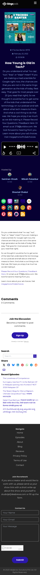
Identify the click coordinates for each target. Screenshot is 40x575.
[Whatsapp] (27, 365)
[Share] (34, 153)
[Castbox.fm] (3, 209)
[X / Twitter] (4, 365)
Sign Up (20, 335)
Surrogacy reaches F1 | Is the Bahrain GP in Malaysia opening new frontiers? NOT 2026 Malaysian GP (20, 385)
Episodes (19, 437)
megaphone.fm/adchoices (12, 284)
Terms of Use (20, 460)
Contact (20, 465)
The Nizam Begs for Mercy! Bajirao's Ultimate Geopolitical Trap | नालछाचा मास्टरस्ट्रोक (18, 394)
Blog (20, 446)
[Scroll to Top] (35, 563)
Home (20, 432)
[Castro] (10, 209)
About (20, 442)
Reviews (20, 451)
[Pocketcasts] (29, 209)
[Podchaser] (16, 215)
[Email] (4, 370)
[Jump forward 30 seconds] (11, 153)
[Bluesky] (13, 365)
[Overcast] (16, 209)
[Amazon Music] (22, 203)
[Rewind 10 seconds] (4, 153)
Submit (20, 559)
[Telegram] (31, 365)
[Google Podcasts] (29, 203)
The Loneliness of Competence (16, 378)
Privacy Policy (20, 456)
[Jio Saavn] (16, 203)
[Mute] (36, 147)
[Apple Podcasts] (10, 203)
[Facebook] (8, 365)
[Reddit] (36, 365)
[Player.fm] (3, 215)
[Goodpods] (22, 209)
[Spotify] (3, 203)
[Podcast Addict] (10, 215)
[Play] (4, 147)
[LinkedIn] (18, 365)
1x (18, 153)
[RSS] (22, 215)
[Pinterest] (22, 365)
